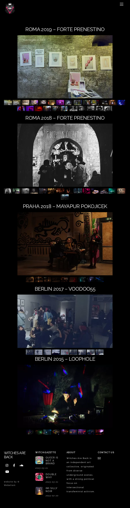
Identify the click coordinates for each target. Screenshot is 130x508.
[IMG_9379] (47, 433)
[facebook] (14, 465)
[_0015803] (34, 103)
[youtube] (7, 471)
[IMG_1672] (39, 280)
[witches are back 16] (73, 353)
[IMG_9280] (65, 433)
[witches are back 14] (56, 353)
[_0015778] (8, 103)
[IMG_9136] (30, 433)
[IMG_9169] (82, 433)
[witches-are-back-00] (65, 198)
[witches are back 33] (60, 192)
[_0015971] (86, 103)
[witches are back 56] (113, 192)
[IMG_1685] (47, 280)
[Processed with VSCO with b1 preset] (25, 192)
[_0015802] (25, 103)
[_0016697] (39, 109)
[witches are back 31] (43, 192)
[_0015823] (43, 103)
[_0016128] (21, 109)
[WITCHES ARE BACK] (10, 13)
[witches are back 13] (47, 353)
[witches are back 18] (91, 353)
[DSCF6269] (108, 109)
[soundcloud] (21, 465)
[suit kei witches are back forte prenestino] (82, 109)
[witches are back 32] (52, 192)
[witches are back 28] (34, 192)
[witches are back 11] (30, 353)
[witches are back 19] (100, 353)
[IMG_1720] (65, 280)
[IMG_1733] (73, 280)
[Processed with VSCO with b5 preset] (8, 192)
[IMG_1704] (56, 280)
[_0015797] (17, 103)
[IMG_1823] (82, 280)
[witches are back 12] (39, 353)
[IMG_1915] (100, 280)
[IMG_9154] (91, 433)
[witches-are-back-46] (86, 192)
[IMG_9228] (73, 433)
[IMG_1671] (30, 280)
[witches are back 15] (65, 353)
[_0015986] (113, 103)
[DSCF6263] (91, 109)
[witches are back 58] (121, 192)
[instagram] (7, 465)
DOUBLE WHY (51, 476)
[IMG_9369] (56, 433)
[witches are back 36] (69, 192)
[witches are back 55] (104, 192)
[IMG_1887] (91, 280)
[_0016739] (56, 109)
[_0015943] (60, 103)
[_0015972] (95, 103)
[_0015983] (104, 103)
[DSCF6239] (73, 109)
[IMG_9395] (39, 433)
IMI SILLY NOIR (51, 490)
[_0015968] (78, 103)
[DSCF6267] (100, 109)
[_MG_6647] (65, 109)
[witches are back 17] (82, 353)
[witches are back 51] (78, 192)
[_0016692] (30, 109)
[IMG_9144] (100, 433)
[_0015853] (52, 103)
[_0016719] (47, 109)
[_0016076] (121, 103)
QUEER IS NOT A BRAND (52, 460)
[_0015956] (69, 103)
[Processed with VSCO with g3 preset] (17, 192)
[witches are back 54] (95, 192)
